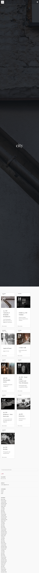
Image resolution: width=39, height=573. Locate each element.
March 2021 (3, 567)
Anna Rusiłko (5, 326)
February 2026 (3, 500)
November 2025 (4, 503)
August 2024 (3, 520)
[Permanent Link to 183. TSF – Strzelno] (8, 438)
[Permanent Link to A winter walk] (23, 339)
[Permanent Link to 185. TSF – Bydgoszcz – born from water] (8, 403)
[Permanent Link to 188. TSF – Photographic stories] (8, 368)
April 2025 (3, 511)
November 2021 (4, 561)
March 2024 (3, 527)
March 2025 (3, 512)
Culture (3, 331)
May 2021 (2, 566)
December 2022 (4, 546)
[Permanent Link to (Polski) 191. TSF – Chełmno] (23, 302)
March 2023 (3, 542)
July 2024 (2, 522)
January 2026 (3, 502)
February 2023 (3, 543)
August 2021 (3, 563)
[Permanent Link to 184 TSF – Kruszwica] (23, 403)
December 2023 (4, 531)
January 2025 (3, 515)
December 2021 (4, 559)
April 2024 (3, 526)
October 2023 (3, 534)
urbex (2, 493)
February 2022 (3, 557)
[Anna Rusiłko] (2, 2)
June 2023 (3, 538)
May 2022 (2, 553)
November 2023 (4, 533)
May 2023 (2, 539)
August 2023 (3, 535)
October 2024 (3, 518)
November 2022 (4, 547)
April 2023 (3, 541)
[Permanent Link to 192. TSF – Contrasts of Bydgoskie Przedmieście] (8, 302)
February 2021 (3, 569)
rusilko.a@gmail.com (5, 484)
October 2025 (3, 504)
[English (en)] (2, 473)
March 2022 (3, 555)
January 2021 (3, 570)
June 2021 (3, 565)
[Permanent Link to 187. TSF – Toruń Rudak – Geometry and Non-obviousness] (23, 368)
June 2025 (3, 508)
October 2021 (3, 562)
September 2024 (4, 519)
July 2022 (2, 550)
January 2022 (3, 558)
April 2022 (3, 554)
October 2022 (3, 549)
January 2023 (3, 545)
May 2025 (2, 510)
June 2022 (3, 551)
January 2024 (3, 530)
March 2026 (3, 499)
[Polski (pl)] (1, 473)
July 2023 (2, 537)
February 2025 (3, 514)
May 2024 (2, 524)
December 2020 (4, 571)
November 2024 (4, 516)
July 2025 (2, 507)
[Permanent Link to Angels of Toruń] (8, 339)
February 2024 (3, 528)
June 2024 (3, 523)
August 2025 (3, 506)
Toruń (3, 294)
